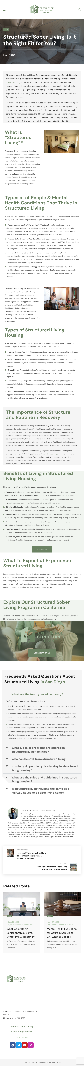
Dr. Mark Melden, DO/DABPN (21, 924)
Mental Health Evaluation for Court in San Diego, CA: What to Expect (62, 932)
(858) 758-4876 (18, 1018)
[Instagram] (31, 1045)
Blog (6, 29)
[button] (80, 9)
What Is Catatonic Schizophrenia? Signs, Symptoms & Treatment (21, 932)
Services (15, 1026)
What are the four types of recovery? (37, 694)
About (24, 1026)
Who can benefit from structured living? (39, 759)
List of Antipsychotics (21, 1031)
